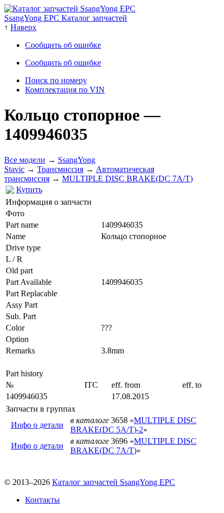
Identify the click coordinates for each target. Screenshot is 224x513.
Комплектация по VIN (65, 89)
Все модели (24, 159)
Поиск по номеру (56, 80)
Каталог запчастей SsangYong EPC (113, 482)
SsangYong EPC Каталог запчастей (65, 18)
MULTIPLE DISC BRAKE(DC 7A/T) (127, 178)
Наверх (23, 27)
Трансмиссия (60, 169)
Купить (29, 189)
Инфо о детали (37, 424)
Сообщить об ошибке (63, 45)
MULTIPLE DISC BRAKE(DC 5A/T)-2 (133, 425)
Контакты (42, 499)
